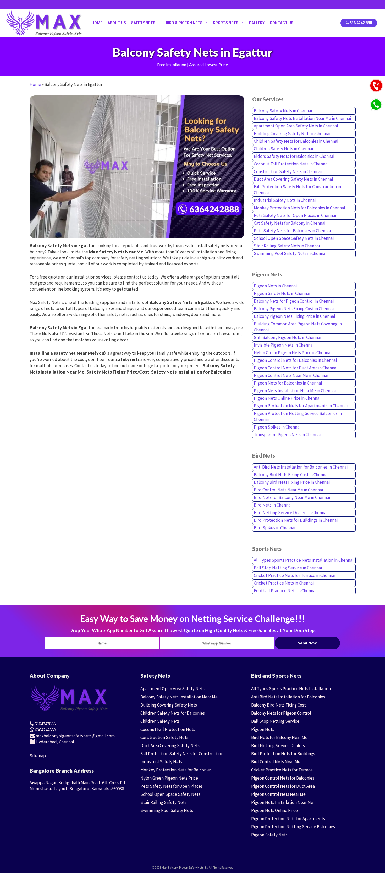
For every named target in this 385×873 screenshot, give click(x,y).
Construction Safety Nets (164, 737)
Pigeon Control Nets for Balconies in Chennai (295, 360)
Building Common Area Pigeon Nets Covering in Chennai (298, 327)
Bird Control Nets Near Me (275, 762)
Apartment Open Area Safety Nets (172, 689)
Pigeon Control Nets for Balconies (282, 778)
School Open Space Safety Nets (170, 794)
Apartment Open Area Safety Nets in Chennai (296, 126)
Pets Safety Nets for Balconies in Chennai (292, 230)
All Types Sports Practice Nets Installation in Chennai (303, 560)
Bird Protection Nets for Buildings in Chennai (296, 520)
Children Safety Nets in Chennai (283, 149)
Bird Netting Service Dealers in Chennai (290, 512)
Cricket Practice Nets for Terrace (282, 770)
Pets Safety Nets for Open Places (171, 786)
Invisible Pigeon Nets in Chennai (284, 345)
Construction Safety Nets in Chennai (288, 171)
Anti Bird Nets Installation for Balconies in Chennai (301, 467)
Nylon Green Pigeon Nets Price (169, 778)
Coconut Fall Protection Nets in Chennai (291, 164)
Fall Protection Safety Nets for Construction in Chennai (297, 190)
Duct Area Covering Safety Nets (170, 745)
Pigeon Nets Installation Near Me (282, 802)
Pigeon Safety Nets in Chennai (282, 293)
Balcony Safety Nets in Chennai (283, 111)
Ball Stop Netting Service (275, 721)
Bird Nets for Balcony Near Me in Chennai (292, 497)
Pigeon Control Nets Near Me (278, 794)
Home (35, 84)
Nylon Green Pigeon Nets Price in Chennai (292, 352)
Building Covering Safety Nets (168, 705)
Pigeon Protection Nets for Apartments (288, 818)
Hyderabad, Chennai (54, 742)
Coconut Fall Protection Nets (167, 729)
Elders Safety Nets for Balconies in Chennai (294, 156)
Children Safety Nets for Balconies (172, 713)
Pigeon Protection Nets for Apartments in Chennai (301, 406)
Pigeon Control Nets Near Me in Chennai (291, 375)
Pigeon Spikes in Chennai (277, 427)
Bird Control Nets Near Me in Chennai (288, 490)
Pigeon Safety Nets (269, 835)
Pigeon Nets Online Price (274, 810)
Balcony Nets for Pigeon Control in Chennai (294, 301)
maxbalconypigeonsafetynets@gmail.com (75, 736)
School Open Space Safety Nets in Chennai (294, 238)
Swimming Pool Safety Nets (166, 810)
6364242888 (45, 724)
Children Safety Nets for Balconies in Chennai (296, 141)
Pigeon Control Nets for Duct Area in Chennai (295, 368)
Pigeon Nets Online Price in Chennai (287, 398)
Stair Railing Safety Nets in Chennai (287, 246)
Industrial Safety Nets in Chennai (285, 200)
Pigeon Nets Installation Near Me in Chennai (295, 390)
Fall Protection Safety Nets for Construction (181, 754)
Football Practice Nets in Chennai (285, 590)
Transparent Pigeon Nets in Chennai (287, 434)
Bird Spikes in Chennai (274, 528)
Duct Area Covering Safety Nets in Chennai (293, 179)
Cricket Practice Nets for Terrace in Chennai (294, 575)
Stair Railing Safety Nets (163, 802)
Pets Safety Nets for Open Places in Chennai (295, 215)
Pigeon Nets (262, 729)
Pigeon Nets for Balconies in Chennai (288, 383)
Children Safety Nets (160, 721)
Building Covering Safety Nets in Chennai (292, 133)
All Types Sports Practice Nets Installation (291, 689)
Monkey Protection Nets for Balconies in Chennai (299, 208)
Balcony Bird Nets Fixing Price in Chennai (292, 482)
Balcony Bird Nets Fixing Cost (278, 705)
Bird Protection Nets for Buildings (283, 754)
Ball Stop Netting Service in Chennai (288, 568)
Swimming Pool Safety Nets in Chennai (290, 253)
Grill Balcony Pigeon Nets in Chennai (287, 337)
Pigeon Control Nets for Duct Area (283, 786)
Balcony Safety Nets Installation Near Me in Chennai (302, 118)
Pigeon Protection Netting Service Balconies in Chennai (298, 416)
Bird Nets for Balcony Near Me (279, 737)
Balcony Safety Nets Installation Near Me (179, 697)
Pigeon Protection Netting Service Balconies (293, 827)
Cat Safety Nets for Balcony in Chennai (289, 223)
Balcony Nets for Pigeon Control (281, 713)
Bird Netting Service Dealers (278, 745)
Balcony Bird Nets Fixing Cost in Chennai (291, 474)
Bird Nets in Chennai (273, 505)
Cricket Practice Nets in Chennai (284, 583)
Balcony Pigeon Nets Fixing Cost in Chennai (294, 309)
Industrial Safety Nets (161, 762)
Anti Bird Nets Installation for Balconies (288, 697)
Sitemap (38, 756)
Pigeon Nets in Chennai (275, 286)
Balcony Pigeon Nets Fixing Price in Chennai (294, 316)
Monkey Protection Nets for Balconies (176, 770)
